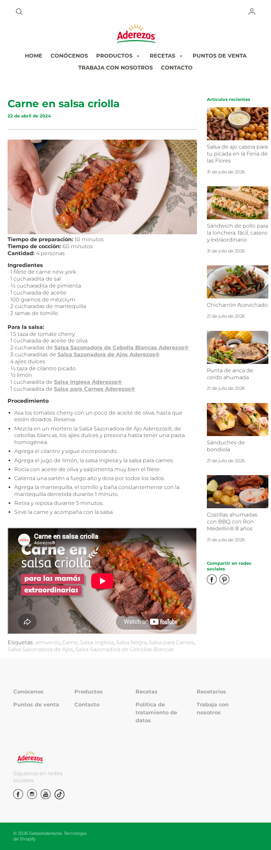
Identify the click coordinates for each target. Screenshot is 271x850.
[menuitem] (33, 56)
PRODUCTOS (115, 56)
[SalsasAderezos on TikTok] (59, 794)
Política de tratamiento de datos (156, 712)
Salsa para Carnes (171, 642)
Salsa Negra (131, 642)
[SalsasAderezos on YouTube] (46, 796)
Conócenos (28, 692)
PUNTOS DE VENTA (220, 56)
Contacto (86, 704)
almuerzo (47, 642)
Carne (70, 642)
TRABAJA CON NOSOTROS (115, 68)
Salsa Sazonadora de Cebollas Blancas (124, 649)
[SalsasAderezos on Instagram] (32, 796)
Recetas (147, 692)
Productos (88, 692)
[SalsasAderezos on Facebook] (18, 796)
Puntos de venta (36, 704)
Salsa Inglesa (97, 642)
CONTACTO (177, 68)
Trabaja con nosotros (213, 708)
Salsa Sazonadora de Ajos (40, 649)
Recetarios (211, 692)
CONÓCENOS (69, 56)
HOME (33, 56)
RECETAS (163, 56)
